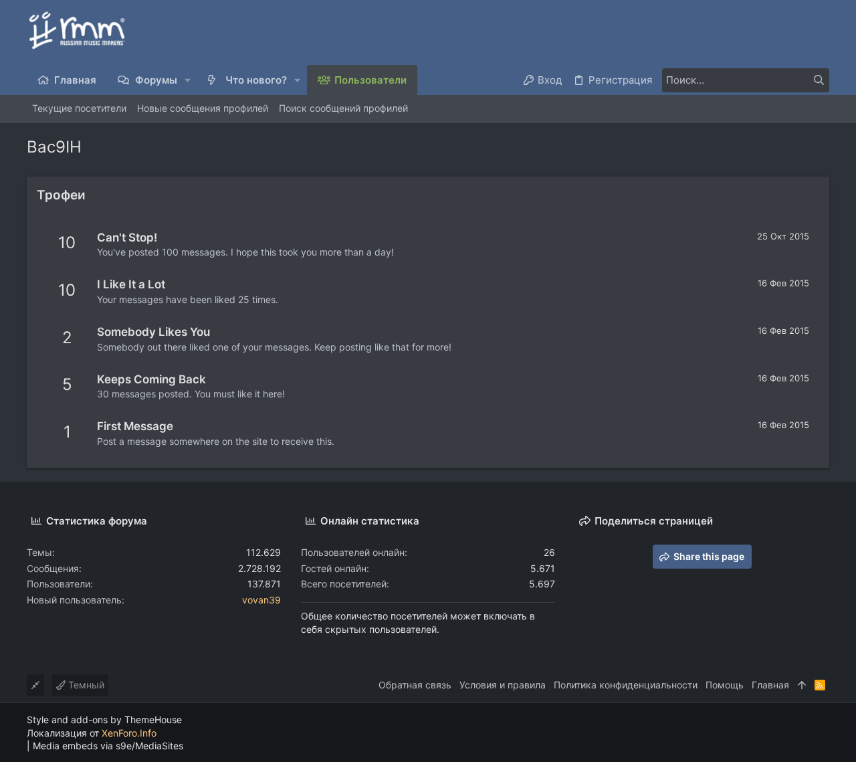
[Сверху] (802, 685)
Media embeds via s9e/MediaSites (108, 745)
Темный (85, 684)
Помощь (725, 684)
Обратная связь (415, 684)
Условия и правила (502, 684)
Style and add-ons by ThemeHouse (104, 719)
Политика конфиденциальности (626, 684)
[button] (188, 80)
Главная (770, 684)
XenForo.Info (129, 733)
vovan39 (261, 599)
